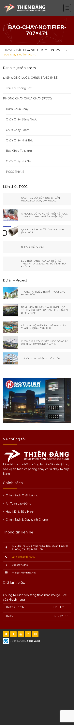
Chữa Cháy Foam (18, 130)
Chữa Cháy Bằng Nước (21, 119)
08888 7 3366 (20, 564)
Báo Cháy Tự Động (19, 151)
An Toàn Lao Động (18, 503)
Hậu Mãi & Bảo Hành (20, 511)
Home (8, 50)
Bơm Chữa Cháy (17, 109)
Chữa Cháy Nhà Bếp (20, 140)
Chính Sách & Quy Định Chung (27, 519)
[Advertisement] (37, 684)
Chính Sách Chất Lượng (22, 495)
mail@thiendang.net (24, 572)
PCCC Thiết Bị (15, 172)
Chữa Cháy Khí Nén (19, 161)
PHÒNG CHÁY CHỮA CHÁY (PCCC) (27, 98)
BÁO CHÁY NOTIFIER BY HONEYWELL (40, 50)
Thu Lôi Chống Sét (19, 88)
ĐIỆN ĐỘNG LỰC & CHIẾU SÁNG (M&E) (30, 77)
